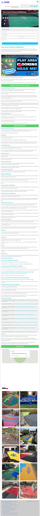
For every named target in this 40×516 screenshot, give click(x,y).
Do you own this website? (15, 355)
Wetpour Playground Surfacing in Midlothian (10, 514)
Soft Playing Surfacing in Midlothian (8, 510)
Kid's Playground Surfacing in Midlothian (9, 503)
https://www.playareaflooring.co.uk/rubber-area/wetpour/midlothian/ (25, 331)
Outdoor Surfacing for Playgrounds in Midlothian (10, 505)
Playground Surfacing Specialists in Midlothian (9, 501)
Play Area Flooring (35, 501)
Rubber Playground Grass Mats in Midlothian (10, 513)
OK (26, 355)
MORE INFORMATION (20, 125)
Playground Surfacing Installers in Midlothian (10, 508)
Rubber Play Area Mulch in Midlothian (9, 509)
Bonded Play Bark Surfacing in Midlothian (9, 504)
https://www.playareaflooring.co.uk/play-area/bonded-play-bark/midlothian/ (25, 303)
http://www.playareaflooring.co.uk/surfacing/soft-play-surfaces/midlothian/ (16, 339)
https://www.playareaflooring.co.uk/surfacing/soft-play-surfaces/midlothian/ (25, 322)
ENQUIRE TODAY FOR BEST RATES (20, 85)
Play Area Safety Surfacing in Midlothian (9, 507)
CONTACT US (20, 346)
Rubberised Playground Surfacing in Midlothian (10, 512)
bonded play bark (6, 77)
